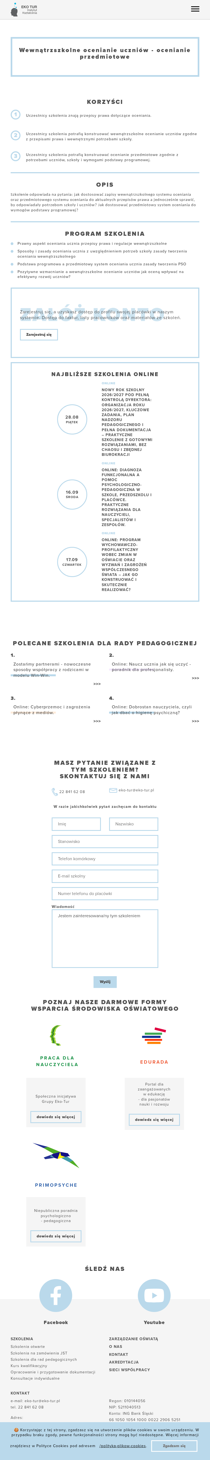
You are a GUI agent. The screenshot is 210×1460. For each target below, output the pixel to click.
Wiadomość (63, 906)
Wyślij (105, 981)
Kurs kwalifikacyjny (29, 1366)
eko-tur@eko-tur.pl (136, 790)
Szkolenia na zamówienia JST (39, 1353)
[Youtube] (154, 1295)
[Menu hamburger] (195, 9)
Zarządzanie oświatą (133, 1339)
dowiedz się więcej (56, 1117)
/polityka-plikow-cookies (123, 1446)
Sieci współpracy (129, 1370)
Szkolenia (22, 1339)
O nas (115, 1346)
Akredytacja (124, 1362)
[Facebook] (55, 1295)
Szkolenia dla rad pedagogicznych (44, 1359)
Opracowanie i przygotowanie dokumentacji (53, 1372)
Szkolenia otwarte (28, 1346)
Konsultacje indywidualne (35, 1378)
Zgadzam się (174, 1446)
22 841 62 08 (72, 791)
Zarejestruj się (39, 334)
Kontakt (118, 1354)
